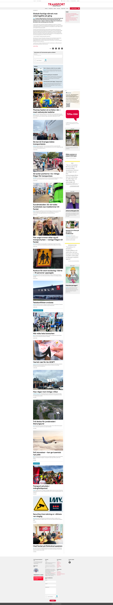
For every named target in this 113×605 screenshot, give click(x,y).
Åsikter (55, 8)
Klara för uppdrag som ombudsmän (50, 74)
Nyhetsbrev (59, 574)
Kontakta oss (59, 572)
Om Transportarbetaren (61, 573)
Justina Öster (35, 46)
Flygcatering (72, 15)
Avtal (67, 8)
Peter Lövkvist (73, 18)
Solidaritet (67, 19)
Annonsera (58, 571)
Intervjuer (58, 8)
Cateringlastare (68, 14)
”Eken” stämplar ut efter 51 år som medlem (52, 68)
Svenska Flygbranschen (73, 19)
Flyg (72, 14)
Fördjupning (51, 8)
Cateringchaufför (73, 13)
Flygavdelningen (75, 14)
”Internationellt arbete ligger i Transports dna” (52, 81)
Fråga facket (63, 8)
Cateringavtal (68, 13)
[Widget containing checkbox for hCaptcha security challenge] (40, 60)
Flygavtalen (68, 15)
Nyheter (46, 8)
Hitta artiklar (74, 8)
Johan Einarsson (68, 18)
